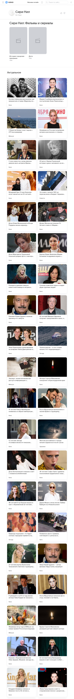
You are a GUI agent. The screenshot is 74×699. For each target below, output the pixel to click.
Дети (31, 56)
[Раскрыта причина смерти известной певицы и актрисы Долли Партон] (21, 278)
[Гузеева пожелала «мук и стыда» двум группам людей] (52, 278)
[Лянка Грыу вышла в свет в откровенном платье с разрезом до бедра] (52, 682)
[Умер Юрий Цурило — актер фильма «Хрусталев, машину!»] (52, 558)
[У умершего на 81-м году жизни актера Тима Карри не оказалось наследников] (21, 589)
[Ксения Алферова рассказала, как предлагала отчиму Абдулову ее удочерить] (21, 92)
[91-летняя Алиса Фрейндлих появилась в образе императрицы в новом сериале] (21, 402)
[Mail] (6, 2)
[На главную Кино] (10, 2)
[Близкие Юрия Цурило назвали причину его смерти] (21, 309)
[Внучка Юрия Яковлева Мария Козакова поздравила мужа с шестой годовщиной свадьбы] (52, 247)
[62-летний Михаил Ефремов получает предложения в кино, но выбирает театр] (52, 309)
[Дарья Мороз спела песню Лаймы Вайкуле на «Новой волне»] (52, 496)
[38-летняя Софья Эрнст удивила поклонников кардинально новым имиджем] (52, 465)
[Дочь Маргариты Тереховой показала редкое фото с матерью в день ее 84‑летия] (21, 247)
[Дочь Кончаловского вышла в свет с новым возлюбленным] (21, 465)
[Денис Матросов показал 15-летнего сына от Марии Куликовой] (52, 216)
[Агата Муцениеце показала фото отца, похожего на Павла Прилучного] (52, 589)
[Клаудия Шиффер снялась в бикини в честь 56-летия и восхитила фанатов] (21, 682)
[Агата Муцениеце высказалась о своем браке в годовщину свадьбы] (52, 402)
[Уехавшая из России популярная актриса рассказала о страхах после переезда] (52, 123)
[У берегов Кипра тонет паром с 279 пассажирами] (21, 123)
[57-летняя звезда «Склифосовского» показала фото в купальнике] (21, 434)
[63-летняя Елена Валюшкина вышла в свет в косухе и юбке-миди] (52, 651)
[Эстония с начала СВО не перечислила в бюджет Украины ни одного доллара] (52, 185)
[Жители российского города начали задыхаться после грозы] (52, 434)
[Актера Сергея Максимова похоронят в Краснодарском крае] (52, 371)
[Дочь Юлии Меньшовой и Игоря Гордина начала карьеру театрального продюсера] (21, 216)
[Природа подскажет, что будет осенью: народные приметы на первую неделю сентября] (21, 527)
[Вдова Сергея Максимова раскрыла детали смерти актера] (52, 620)
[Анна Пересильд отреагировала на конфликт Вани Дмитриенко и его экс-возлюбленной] (21, 340)
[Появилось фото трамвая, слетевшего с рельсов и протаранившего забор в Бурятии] (52, 527)
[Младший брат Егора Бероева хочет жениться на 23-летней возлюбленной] (21, 185)
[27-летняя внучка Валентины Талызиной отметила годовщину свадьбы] (21, 558)
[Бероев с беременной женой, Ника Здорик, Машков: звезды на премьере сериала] (21, 651)
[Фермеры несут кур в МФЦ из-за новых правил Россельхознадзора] (21, 620)
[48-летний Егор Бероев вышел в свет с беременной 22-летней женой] (21, 496)
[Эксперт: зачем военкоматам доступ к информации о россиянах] (21, 371)
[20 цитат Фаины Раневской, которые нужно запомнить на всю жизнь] (52, 154)
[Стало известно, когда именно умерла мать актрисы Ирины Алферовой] (21, 154)
